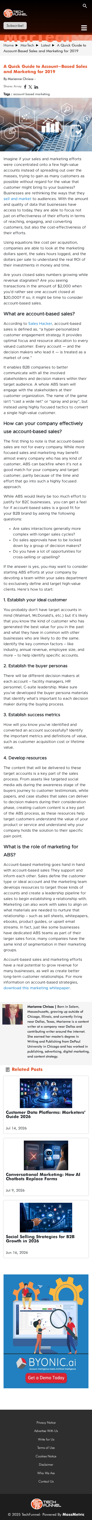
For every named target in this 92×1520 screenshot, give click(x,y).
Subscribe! (15, 25)
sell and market (17, 199)
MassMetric (73, 1515)
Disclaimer (46, 1464)
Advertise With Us (46, 1431)
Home (9, 45)
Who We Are (46, 1473)
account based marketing (31, 94)
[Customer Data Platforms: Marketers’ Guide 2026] (46, 1093)
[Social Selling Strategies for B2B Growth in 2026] (46, 1217)
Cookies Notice (46, 1456)
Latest (45, 45)
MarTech (27, 45)
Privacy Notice (46, 1422)
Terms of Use (46, 1448)
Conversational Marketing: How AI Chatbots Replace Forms (43, 1177)
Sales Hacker (40, 324)
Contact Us (46, 1481)
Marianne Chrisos (40, 1006)
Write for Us (46, 1439)
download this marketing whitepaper (37, 988)
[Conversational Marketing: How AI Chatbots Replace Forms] (46, 1155)
